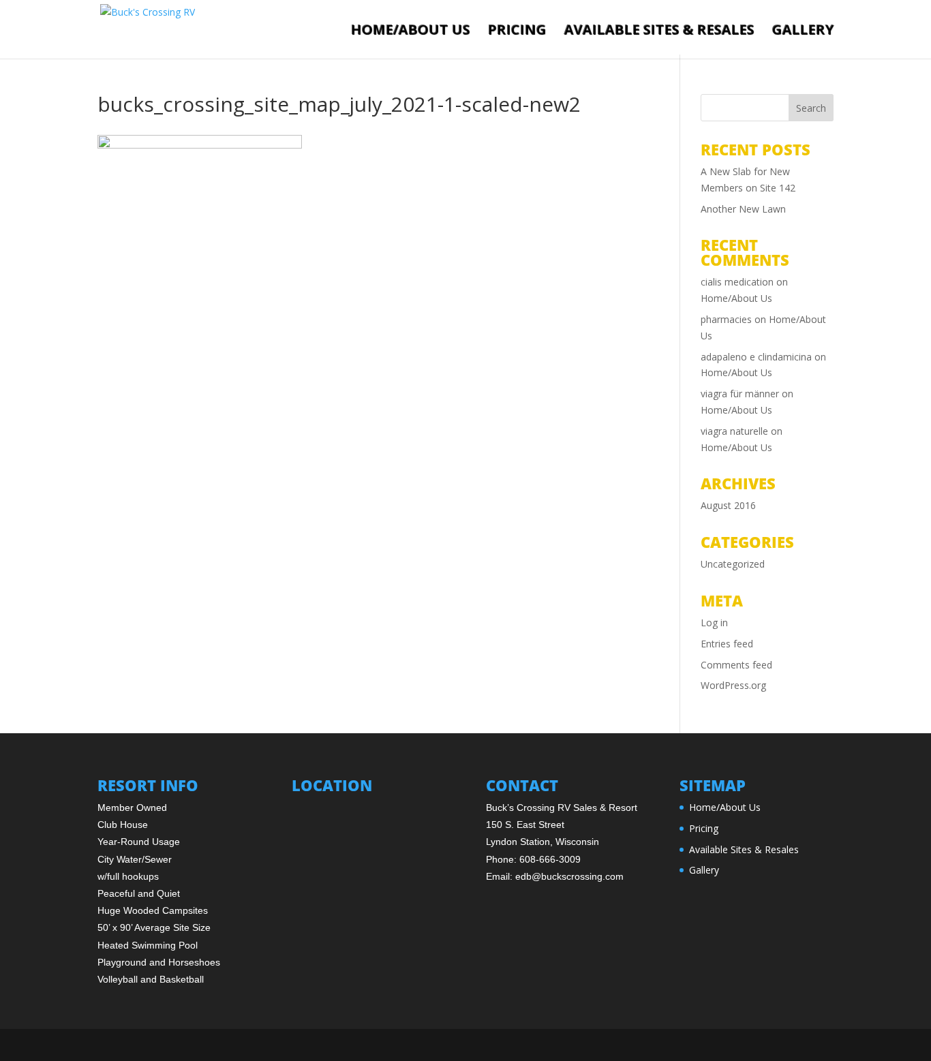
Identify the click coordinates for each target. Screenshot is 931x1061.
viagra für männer (740, 393)
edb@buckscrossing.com (569, 876)
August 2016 (728, 505)
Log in (714, 622)
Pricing (516, 30)
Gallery (803, 30)
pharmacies (726, 319)
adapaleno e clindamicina (756, 356)
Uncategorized (733, 563)
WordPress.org (733, 685)
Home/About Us (410, 30)
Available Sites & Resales (659, 30)
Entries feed (727, 643)
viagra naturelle (734, 431)
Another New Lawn (743, 208)
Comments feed (736, 664)
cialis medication (737, 281)
